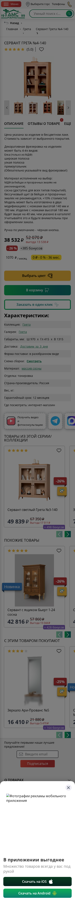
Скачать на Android (34, 893)
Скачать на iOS (34, 881)
